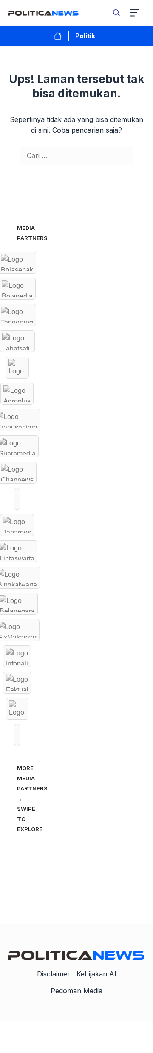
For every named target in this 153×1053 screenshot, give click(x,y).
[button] (116, 12)
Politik (85, 36)
